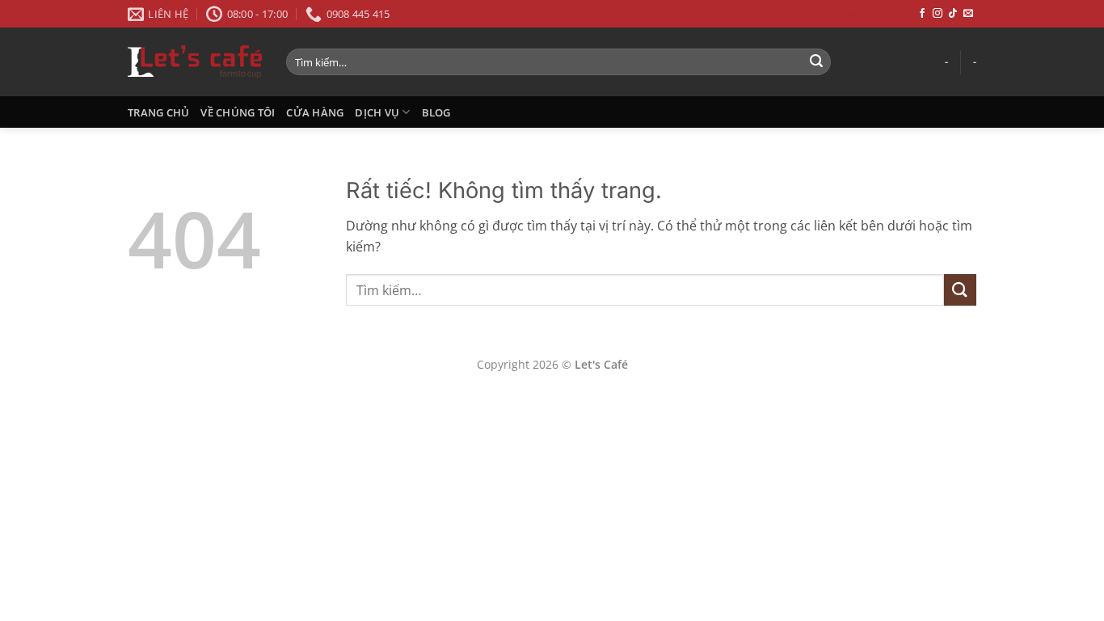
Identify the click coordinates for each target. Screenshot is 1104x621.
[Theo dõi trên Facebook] (922, 13)
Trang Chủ (158, 112)
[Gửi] (816, 62)
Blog (436, 112)
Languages (866, 13)
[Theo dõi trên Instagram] (937, 13)
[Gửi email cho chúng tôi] (968, 13)
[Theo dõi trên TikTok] (953, 13)
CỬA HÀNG (314, 112)
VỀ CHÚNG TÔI (237, 112)
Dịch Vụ (377, 112)
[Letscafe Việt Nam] (195, 61)
